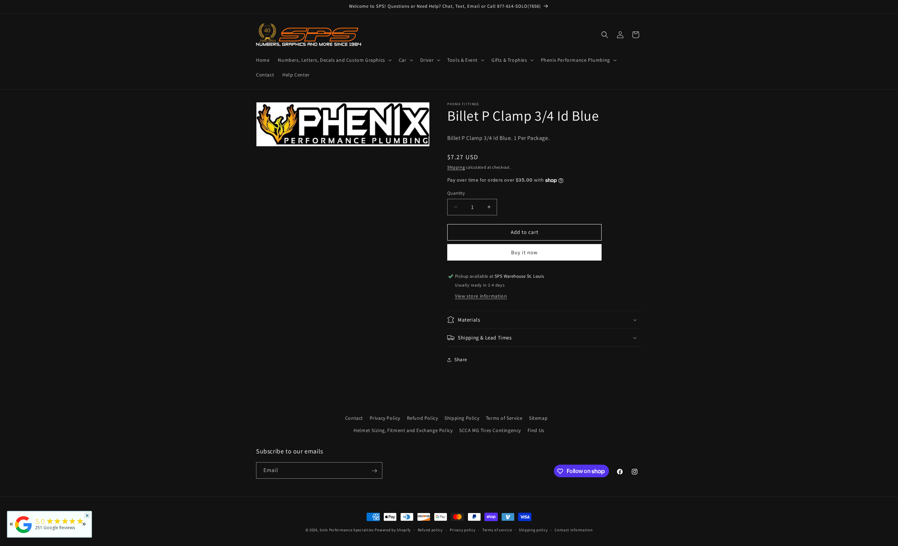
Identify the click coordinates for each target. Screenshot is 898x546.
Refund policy (430, 529)
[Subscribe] (374, 471)
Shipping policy (533, 529)
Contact (354, 418)
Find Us (536, 430)
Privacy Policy (385, 418)
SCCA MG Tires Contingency (490, 430)
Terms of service (497, 529)
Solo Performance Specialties (347, 529)
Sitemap (538, 418)
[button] (334, 60)
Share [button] (460, 359)
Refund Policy (422, 418)
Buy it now (524, 252)
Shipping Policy (461, 418)
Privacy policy (463, 529)
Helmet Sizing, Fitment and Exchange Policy (403, 430)
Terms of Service (504, 418)
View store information (481, 296)
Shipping (456, 167)
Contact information (573, 529)
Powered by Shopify (393, 529)
